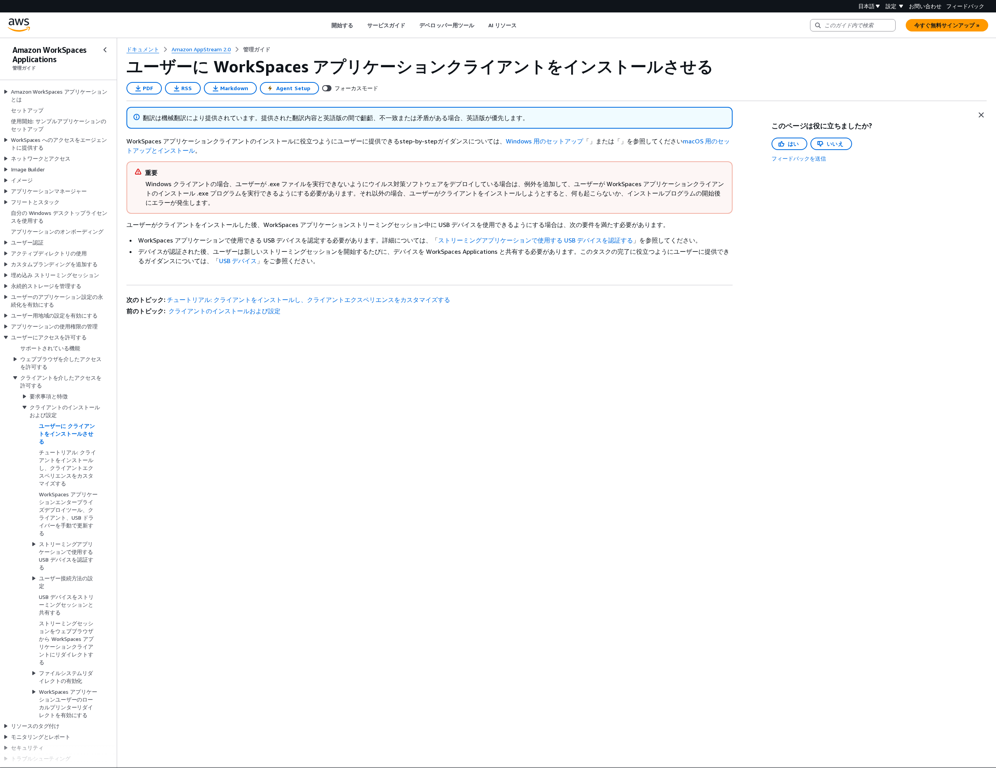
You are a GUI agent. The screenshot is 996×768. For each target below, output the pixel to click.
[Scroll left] (325, 25)
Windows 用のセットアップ (544, 141)
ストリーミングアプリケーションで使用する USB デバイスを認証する (535, 240)
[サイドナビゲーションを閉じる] (105, 50)
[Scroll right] (523, 25)
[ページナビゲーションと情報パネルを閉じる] (981, 115)
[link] (256, 49)
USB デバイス (238, 261)
